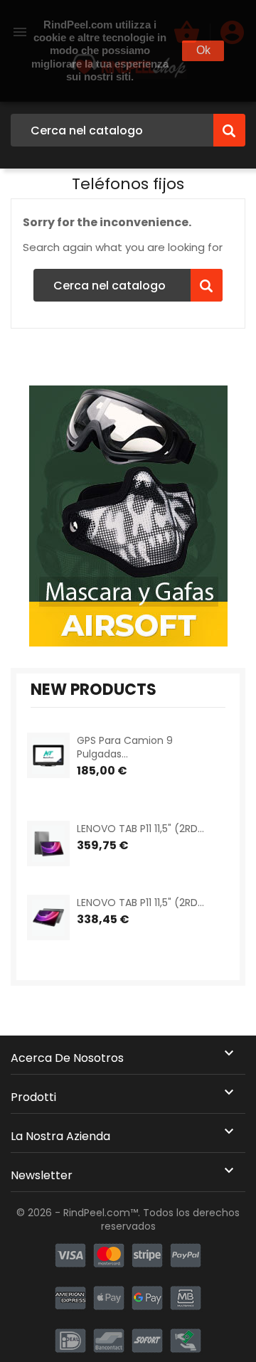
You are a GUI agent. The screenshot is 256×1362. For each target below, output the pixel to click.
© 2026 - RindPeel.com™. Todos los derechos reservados (128, 1220)
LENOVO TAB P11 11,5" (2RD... (140, 828)
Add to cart (90, 789)
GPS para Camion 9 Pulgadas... (125, 747)
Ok (203, 50)
